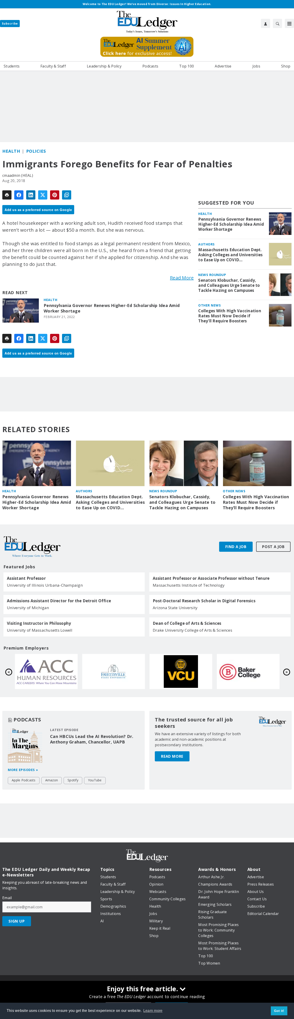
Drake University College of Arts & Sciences (192, 630)
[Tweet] (42, 195)
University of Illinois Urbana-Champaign (45, 585)
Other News (209, 305)
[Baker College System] (115, 671)
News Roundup (212, 275)
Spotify (73, 780)
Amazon (51, 780)
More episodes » (23, 770)
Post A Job (273, 546)
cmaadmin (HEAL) (17, 175)
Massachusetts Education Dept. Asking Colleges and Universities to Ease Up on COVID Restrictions (230, 254)
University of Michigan (28, 607)
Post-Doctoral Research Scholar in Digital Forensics (204, 600)
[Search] (277, 23)
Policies (36, 151)
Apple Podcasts (24, 780)
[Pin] (54, 195)
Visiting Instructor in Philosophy (39, 623)
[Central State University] (249, 671)
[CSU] (182, 671)
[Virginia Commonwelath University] (47, 671)
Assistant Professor (26, 578)
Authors (206, 244)
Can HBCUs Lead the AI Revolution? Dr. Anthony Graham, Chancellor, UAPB (91, 739)
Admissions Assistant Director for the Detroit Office (59, 600)
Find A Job (235, 546)
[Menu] (289, 23)
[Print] (6, 195)
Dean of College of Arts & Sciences (187, 623)
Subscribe (10, 23)
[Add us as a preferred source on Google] (66, 195)
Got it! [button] (279, 1011)
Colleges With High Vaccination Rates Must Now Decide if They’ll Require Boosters (229, 316)
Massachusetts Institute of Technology (189, 585)
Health (11, 151)
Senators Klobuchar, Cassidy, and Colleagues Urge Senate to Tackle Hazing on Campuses (229, 285)
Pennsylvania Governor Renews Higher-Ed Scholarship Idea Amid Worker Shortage (112, 308)
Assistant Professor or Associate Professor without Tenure (211, 578)
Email (7, 898)
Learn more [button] (153, 1011)
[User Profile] (265, 23)
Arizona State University (175, 607)
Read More (182, 278)
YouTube (95, 780)
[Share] (18, 195)
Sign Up (16, 921)
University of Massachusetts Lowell (40, 630)
